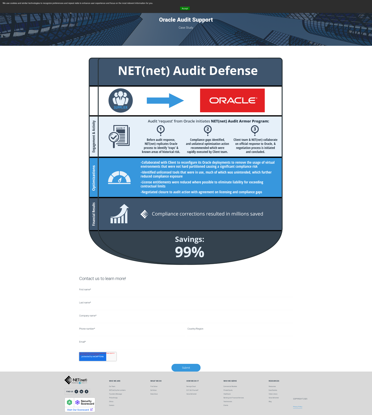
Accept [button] (185, 8)
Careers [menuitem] (111, 405)
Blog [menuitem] (270, 401)
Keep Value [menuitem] (154, 394)
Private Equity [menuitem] (228, 390)
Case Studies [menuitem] (273, 390)
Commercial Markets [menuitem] (230, 386)
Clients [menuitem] (225, 405)
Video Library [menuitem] (273, 394)
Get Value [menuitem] (153, 390)
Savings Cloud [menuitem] (191, 386)
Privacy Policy (297, 406)
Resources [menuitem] (272, 386)
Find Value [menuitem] (153, 386)
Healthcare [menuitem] (227, 394)
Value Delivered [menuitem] (191, 394)
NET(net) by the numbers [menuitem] (117, 390)
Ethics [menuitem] (111, 401)
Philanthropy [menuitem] (113, 398)
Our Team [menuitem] (112, 386)
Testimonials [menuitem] (227, 401)
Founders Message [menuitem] (115, 394)
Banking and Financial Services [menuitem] (233, 398)
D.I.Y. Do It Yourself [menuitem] (192, 390)
